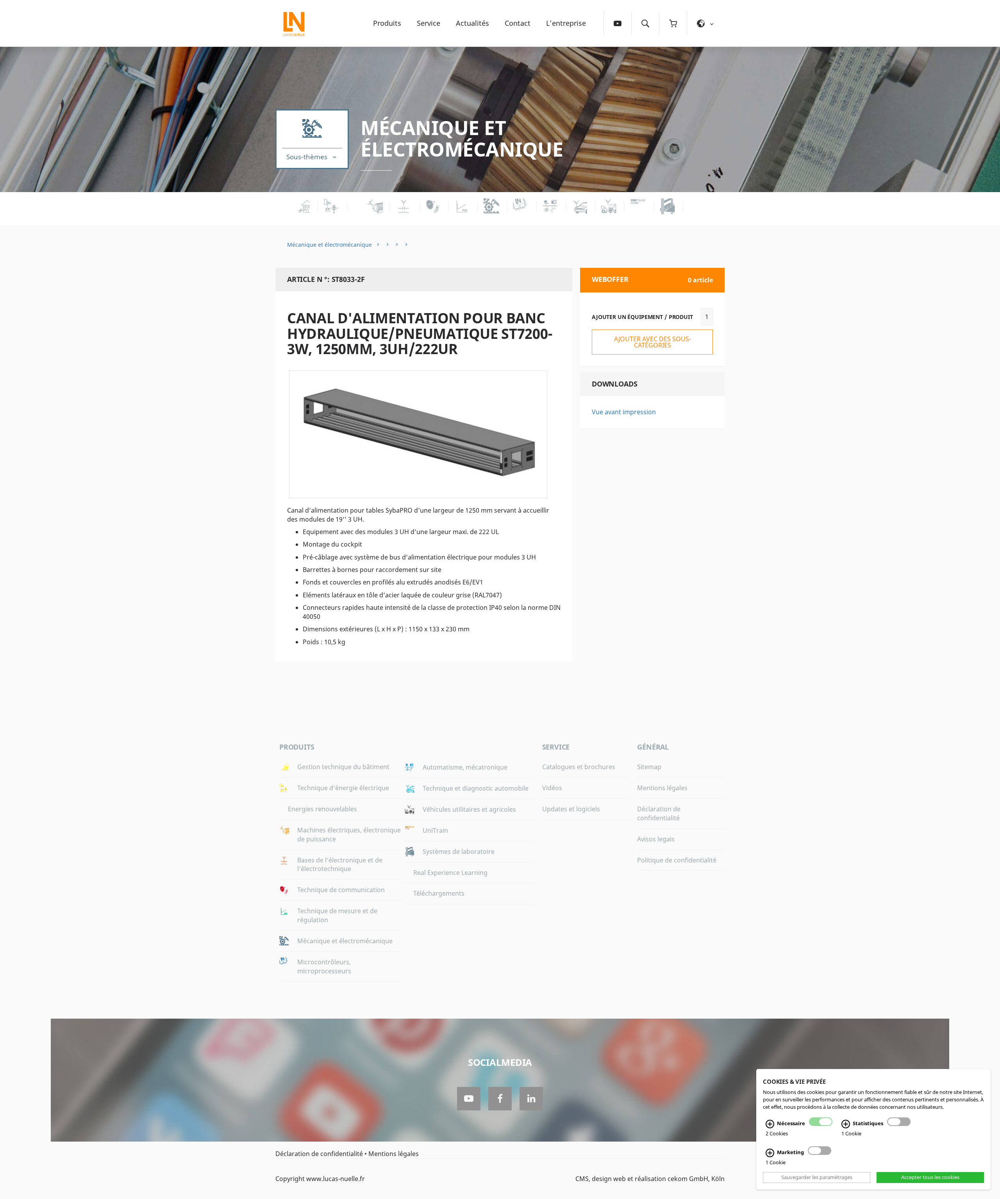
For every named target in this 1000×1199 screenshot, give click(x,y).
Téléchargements (438, 893)
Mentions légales (662, 788)
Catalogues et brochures (578, 767)
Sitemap (649, 767)
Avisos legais (656, 839)
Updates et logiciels (571, 809)
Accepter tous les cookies (930, 1177)
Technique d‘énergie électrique (343, 788)
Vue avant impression (624, 412)
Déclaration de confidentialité (658, 813)
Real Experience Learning (450, 872)
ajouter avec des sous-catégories (652, 342)
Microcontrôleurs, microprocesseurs (324, 966)
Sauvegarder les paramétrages (816, 1177)
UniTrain (435, 830)
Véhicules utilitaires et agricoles (469, 809)
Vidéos (552, 788)
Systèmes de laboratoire (459, 851)
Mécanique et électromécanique (462, 138)
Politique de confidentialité (676, 860)
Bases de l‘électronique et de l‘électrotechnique (339, 864)
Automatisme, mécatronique (465, 767)
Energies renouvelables (322, 809)
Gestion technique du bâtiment (343, 767)
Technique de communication (341, 889)
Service (428, 23)
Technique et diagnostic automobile (476, 788)
